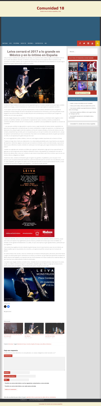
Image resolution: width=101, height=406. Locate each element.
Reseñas (30, 43)
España (32, 344)
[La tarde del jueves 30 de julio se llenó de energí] (73, 66)
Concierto (28, 344)
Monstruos (48, 344)
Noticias (5, 43)
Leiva (41, 344)
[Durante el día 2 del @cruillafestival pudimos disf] (82, 85)
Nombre (7, 372)
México (44, 344)
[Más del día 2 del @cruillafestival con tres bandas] (73, 85)
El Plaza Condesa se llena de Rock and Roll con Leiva (54, 335)
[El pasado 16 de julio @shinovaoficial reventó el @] (82, 66)
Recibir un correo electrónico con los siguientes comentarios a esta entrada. (27, 383)
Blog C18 (23, 43)
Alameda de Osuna (21, 344)
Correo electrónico (10, 376)
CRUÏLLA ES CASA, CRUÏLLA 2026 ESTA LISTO (82, 106)
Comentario (8, 355)
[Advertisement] (50, 29)
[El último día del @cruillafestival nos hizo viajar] (73, 76)
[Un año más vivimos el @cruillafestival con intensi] (92, 66)
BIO (46, 43)
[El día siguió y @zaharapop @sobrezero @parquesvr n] (82, 76)
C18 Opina (16, 43)
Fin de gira (37, 344)
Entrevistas (39, 43)
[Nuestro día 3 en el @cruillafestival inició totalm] (92, 76)
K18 (10, 43)
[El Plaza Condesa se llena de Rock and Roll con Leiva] (54, 328)
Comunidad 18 (50, 8)
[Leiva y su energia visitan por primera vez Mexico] (34, 328)
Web (5, 380)
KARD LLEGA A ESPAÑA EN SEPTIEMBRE (81, 103)
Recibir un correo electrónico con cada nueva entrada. (20, 386)
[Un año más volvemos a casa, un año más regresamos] (92, 85)
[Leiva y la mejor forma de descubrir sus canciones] (13, 328)
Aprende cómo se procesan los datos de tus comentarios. (41, 397)
